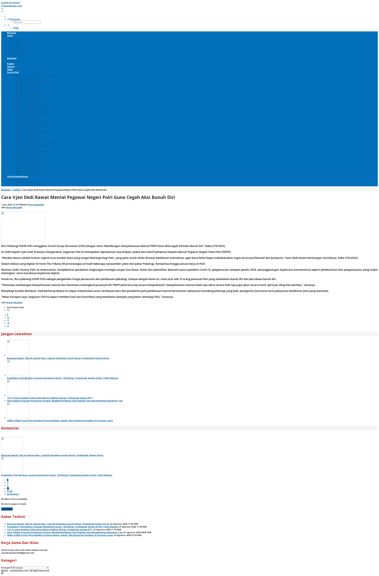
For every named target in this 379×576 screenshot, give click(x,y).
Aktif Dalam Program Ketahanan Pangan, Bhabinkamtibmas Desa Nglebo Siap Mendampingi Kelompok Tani (65, 400)
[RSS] (8, 310)
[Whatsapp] (8, 326)
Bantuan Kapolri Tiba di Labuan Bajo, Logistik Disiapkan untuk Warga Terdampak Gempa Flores (58, 358)
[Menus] (2, 8)
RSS (17, 28)
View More (6, 509)
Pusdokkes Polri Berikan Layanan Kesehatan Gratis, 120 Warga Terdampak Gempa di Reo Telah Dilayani (62, 378)
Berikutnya (13, 494)
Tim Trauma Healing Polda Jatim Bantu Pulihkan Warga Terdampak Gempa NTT (50, 398)
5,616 (9, 491)
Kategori (6, 567)
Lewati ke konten (10, 2)
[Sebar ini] (7, 315)
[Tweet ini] (8, 317)
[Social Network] (8, 25)
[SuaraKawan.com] (11, 5)
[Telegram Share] (8, 323)
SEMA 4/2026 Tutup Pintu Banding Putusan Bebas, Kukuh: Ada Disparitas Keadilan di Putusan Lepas (60, 420)
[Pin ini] (8, 320)
